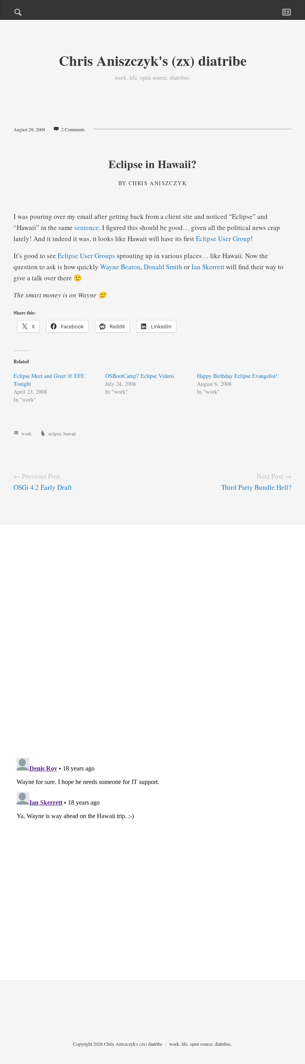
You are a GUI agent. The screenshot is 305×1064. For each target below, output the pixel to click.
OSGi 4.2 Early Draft (43, 487)
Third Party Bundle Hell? (256, 487)
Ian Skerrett (207, 266)
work (26, 433)
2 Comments (73, 129)
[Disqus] (152, 647)
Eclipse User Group (223, 238)
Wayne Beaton (120, 266)
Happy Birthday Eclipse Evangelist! (237, 376)
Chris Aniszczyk (158, 183)
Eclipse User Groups (86, 255)
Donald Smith (163, 266)
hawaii (70, 433)
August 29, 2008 (29, 129)
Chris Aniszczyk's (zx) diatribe (153, 60)
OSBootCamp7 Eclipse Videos (139, 376)
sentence (86, 227)
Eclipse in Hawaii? (152, 164)
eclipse (54, 433)
